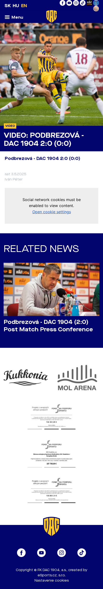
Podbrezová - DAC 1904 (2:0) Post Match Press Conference (48, 325)
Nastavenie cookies (51, 580)
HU (16, 6)
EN (24, 6)
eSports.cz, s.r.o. (52, 575)
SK (8, 6)
